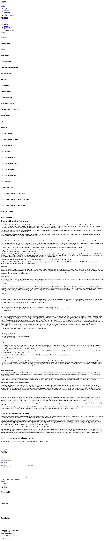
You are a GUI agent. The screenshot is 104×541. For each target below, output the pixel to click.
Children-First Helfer (6, 507)
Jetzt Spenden (4, 462)
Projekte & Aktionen (6, 497)
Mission (2, 495)
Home (5, 8)
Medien (5, 14)
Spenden (3, 6)
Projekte (6, 10)
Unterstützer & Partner (9, 15)
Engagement (7, 12)
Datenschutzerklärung (16, 479)
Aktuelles (6, 11)
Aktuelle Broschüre (5, 500)
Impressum (3, 521)
